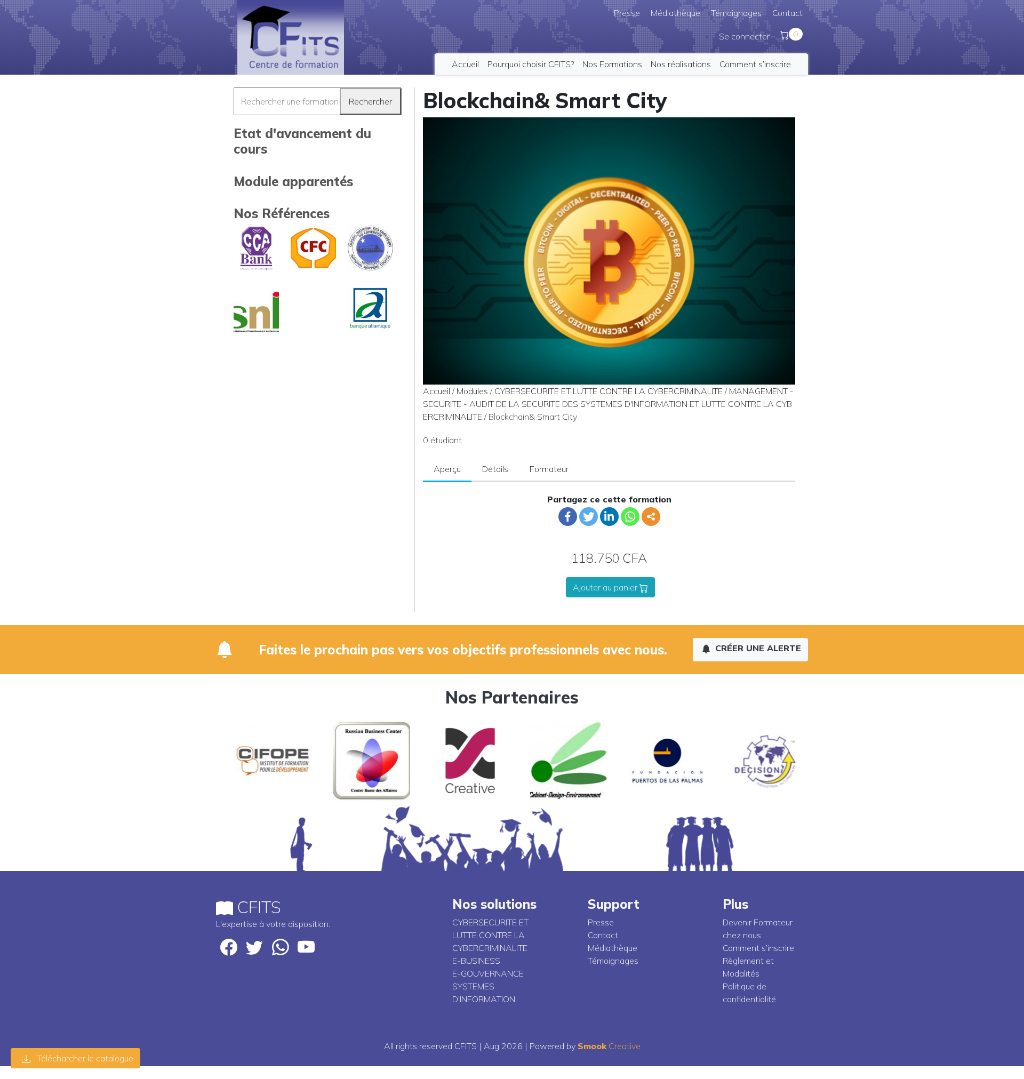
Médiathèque (675, 12)
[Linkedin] (609, 516)
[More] (651, 516)
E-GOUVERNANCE (488, 973)
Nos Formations (612, 64)
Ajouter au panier (606, 587)
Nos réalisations (681, 64)
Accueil (465, 64)
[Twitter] (588, 516)
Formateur (549, 468)
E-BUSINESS (476, 960)
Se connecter (744, 36)
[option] (265, 761)
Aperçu (447, 468)
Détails (495, 468)
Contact (787, 12)
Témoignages (736, 12)
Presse (627, 12)
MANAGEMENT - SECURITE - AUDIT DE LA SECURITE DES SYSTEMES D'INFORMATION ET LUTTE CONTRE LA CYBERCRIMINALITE (608, 404)
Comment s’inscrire (755, 64)
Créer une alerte (757, 648)
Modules (472, 391)
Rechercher (370, 101)
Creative (609, 1046)
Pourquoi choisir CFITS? (530, 64)
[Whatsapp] (630, 516)
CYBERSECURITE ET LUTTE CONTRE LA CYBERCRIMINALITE (608, 391)
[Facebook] (567, 516)
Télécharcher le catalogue (84, 1058)
